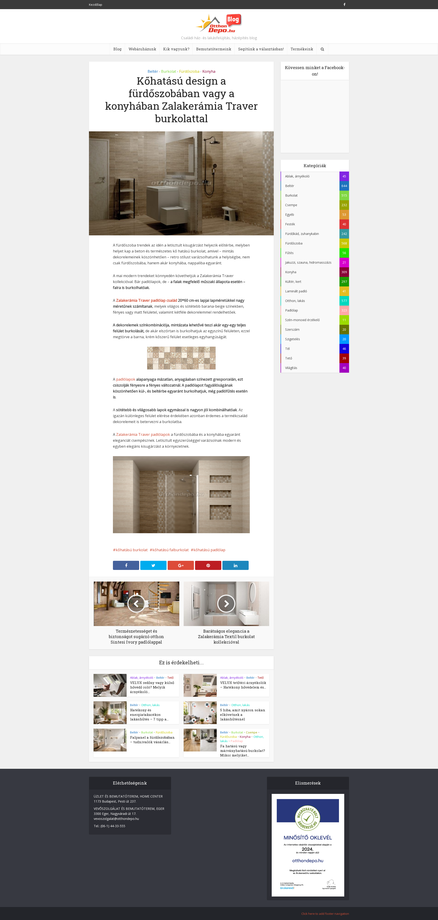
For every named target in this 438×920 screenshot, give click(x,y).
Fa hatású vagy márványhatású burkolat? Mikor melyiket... (242, 750)
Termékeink (302, 49)
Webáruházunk (142, 49)
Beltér (153, 71)
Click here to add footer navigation (325, 914)
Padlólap (237, 741)
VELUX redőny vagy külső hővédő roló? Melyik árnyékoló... (152, 687)
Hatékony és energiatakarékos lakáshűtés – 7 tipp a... (149, 714)
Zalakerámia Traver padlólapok (143, 434)
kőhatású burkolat (132, 549)
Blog (117, 49)
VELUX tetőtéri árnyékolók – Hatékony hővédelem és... (243, 684)
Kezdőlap (95, 5)
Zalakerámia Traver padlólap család (146, 300)
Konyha (208, 71)
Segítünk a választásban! (261, 49)
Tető (170, 678)
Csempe (251, 732)
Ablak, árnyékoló (141, 678)
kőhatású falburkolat (170, 549)
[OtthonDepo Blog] (219, 23)
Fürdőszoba (189, 71)
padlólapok (126, 379)
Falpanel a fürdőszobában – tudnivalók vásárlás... (152, 739)
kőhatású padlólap (209, 549)
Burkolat (168, 71)
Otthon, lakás (150, 705)
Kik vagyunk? (176, 49)
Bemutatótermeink (213, 49)
